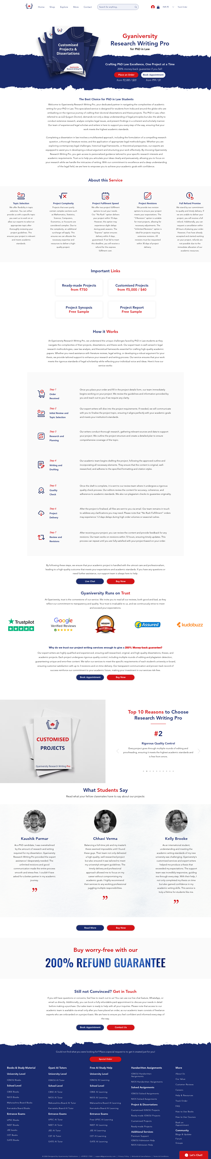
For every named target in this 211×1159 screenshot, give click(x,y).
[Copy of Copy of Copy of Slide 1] (146, 771)
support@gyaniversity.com (105, 1156)
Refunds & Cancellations (141, 1156)
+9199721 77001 (87, 1156)
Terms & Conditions (161, 1156)
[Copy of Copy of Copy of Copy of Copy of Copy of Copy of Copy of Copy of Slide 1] (166, 771)
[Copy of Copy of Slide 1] (143, 771)
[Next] (199, 751)
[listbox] (168, 7)
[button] (52, 7)
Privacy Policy (123, 1156)
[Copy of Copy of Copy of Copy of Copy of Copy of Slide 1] (156, 771)
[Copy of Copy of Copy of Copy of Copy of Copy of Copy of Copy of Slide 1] (163, 771)
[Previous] (118, 751)
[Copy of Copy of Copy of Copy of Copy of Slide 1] (153, 771)
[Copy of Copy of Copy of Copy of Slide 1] (150, 771)
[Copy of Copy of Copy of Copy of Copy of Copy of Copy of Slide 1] (159, 771)
